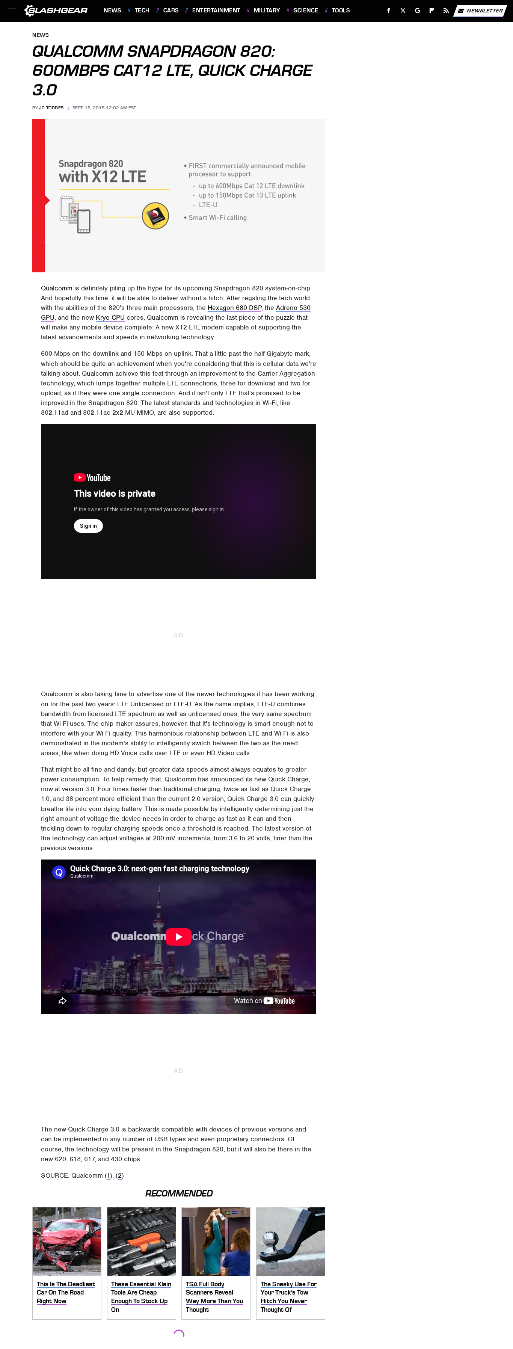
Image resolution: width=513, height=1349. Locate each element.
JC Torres (51, 107)
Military (267, 10)
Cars (171, 10)
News (112, 10)
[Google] (418, 11)
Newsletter (485, 10)
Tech (142, 10)
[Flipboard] (432, 11)
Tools (341, 10)
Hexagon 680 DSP (234, 308)
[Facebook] (388, 11)
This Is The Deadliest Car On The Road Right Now (66, 1292)
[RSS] (446, 11)
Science (306, 10)
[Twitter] (403, 11)
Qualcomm (56, 288)
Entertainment (216, 10)
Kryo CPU (110, 317)
